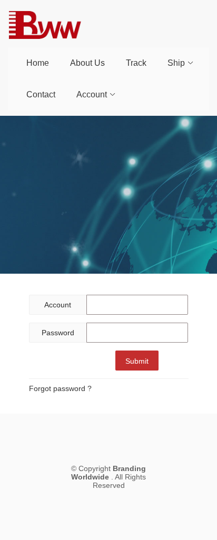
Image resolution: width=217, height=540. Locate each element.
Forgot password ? (60, 388)
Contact (40, 94)
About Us (87, 62)
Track (136, 62)
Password (58, 332)
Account (91, 94)
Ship (176, 62)
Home (37, 62)
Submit (137, 361)
